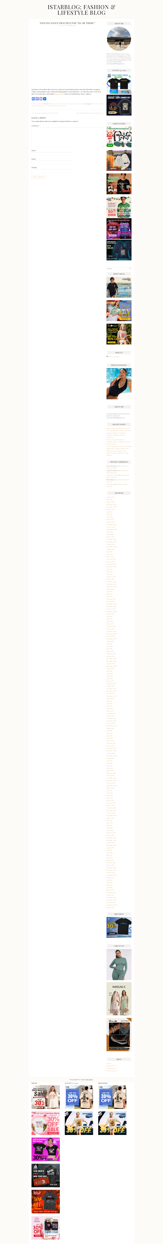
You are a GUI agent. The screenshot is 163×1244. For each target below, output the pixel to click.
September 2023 (111, 547)
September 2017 (111, 696)
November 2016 (111, 721)
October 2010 (110, 902)
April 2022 (109, 574)
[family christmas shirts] (118, 147)
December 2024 (111, 524)
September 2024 (111, 529)
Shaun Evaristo (59, 94)
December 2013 (111, 808)
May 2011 (109, 885)
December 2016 (111, 718)
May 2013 (109, 825)
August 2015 (110, 758)
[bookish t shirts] (118, 344)
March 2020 (110, 624)
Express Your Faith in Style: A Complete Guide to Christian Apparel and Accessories (118, 442)
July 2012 (109, 850)
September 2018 (111, 666)
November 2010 (111, 900)
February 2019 (110, 654)
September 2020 (111, 611)
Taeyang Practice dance (55, 106)
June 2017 (109, 703)
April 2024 (109, 532)
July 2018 (109, 671)
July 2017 (109, 701)
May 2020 (109, 619)
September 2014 (111, 785)
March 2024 (110, 534)
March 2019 (110, 651)
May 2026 (109, 499)
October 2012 (110, 843)
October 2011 (110, 873)
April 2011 (109, 887)
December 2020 (111, 604)
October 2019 (110, 636)
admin (74, 25)
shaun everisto (42, 106)
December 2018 (111, 659)
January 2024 (110, 537)
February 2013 (110, 833)
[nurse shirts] (46, 1239)
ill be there (95, 104)
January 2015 (110, 775)
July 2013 (109, 820)
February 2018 (110, 683)
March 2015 (110, 771)
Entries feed (110, 1066)
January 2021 (110, 601)
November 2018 (111, 661)
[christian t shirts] (118, 170)
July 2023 (109, 552)
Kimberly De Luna (112, 475)
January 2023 (110, 562)
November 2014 (111, 780)
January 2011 (110, 895)
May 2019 (109, 649)
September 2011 (111, 875)
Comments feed (111, 1068)
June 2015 (109, 763)
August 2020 (110, 614)
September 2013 (111, 815)
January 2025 (110, 522)
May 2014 (109, 795)
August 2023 (110, 549)
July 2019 (109, 644)
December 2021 (111, 582)
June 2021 (109, 591)
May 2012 (109, 855)
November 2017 (111, 691)
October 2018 (110, 664)
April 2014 (109, 798)
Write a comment (37, 104)
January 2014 (110, 805)
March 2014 (110, 800)
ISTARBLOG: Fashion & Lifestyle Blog (81, 9)
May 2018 (109, 676)
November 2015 (111, 751)
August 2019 (110, 641)
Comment (36, 126)
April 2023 (109, 554)
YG (65, 106)
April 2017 (109, 708)
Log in (108, 1063)
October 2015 (110, 753)
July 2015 (109, 761)
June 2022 (109, 569)
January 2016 (110, 746)
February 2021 (110, 599)
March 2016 (110, 741)
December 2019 (111, 631)
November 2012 (111, 840)
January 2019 (110, 656)
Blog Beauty (89, 1079)
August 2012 (110, 848)
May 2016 (109, 736)
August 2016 (110, 728)
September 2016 (111, 726)
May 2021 (109, 594)
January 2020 (110, 629)
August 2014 (110, 788)
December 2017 (111, 688)
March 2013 (110, 830)
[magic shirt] (118, 238)
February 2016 (110, 743)
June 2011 (109, 882)
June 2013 (109, 823)
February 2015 (110, 773)
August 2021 (110, 589)
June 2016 (109, 733)
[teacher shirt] (46, 1134)
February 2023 (110, 559)
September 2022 (111, 567)
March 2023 (110, 557)
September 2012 (111, 845)
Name (34, 150)
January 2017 (110, 716)
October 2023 (110, 544)
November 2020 (111, 606)
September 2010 (111, 905)
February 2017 (110, 713)
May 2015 (109, 766)
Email (34, 159)
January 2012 (110, 865)
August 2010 (110, 907)
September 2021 (111, 587)
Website (34, 167)
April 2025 (109, 517)
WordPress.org (111, 1071)
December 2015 (111, 748)
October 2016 (110, 723)
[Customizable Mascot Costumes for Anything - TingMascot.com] (112, 356)
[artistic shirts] (118, 115)
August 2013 (110, 818)
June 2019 (109, 646)
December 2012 (111, 838)
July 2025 (109, 512)
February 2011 (110, 892)
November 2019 (111, 634)
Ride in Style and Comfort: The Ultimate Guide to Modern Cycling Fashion (117, 453)
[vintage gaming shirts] (46, 1213)
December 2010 (111, 897)
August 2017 (110, 698)
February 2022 (110, 577)
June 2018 (109, 673)
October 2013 (110, 813)
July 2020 (109, 616)
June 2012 (109, 853)
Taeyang (69, 104)
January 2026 (110, 502)
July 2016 (109, 731)
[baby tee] (46, 1161)
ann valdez (109, 484)
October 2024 (110, 527)
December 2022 (111, 564)
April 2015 (109, 768)
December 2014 (111, 778)
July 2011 (109, 880)
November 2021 (111, 584)
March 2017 (110, 711)
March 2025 (110, 519)
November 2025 (111, 504)
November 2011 (111, 870)
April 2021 (109, 596)
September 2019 (111, 639)
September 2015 (111, 756)
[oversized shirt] (46, 1108)
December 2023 (111, 539)
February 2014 (110, 803)
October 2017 (110, 693)
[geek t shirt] (118, 94)
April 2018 (109, 678)
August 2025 (110, 509)
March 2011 (110, 890)
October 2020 (110, 609)
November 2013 (111, 810)
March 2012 (110, 860)
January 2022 (110, 579)
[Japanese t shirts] (118, 194)
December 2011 (111, 868)
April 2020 (109, 621)
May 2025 (109, 514)
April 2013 (109, 828)
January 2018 (110, 686)
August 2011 (110, 877)
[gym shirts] (46, 1187)
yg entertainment (78, 104)
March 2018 (110, 681)
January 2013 (110, 835)
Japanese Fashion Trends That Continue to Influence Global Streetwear (116, 435)
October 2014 (110, 783)
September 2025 (111, 507)
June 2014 (109, 793)
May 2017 (109, 706)
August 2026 (110, 497)
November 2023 (111, 542)
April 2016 (109, 738)
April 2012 (109, 858)
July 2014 (109, 790)
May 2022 (109, 572)
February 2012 (110, 863)
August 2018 (110, 668)
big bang (52, 104)
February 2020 (111, 626)
